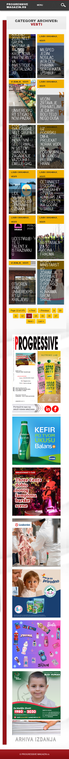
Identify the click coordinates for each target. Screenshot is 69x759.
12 (22, 316)
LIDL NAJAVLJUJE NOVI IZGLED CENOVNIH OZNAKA (22, 201)
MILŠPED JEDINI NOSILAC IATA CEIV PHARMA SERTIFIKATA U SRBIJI (50, 61)
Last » (41, 321)
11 (16, 316)
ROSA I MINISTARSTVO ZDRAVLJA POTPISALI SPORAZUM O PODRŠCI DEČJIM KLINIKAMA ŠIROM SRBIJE (49, 280)
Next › (31, 321)
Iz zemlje (16, 82)
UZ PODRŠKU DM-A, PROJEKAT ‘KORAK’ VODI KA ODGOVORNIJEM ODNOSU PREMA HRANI (50, 145)
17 (56, 316)
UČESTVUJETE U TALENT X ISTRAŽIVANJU (22, 246)
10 (60, 310)
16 (49, 316)
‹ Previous (44, 310)
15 (42, 316)
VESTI (42, 41)
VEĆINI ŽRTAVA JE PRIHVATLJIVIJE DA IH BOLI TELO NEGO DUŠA (50, 108)
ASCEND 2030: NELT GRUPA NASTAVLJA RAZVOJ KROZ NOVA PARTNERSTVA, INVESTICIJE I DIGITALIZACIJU (22, 53)
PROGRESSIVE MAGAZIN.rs (17, 6)
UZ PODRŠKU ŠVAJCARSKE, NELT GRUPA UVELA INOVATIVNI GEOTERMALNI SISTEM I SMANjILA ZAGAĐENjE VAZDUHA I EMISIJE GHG (22, 142)
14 (36, 316)
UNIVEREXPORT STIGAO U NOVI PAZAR (22, 114)
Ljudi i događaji (48, 36)
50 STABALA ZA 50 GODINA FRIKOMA (50, 248)
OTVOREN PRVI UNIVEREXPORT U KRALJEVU (22, 291)
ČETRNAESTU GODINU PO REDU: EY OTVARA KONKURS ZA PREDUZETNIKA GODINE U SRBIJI (50, 195)
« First (32, 310)
